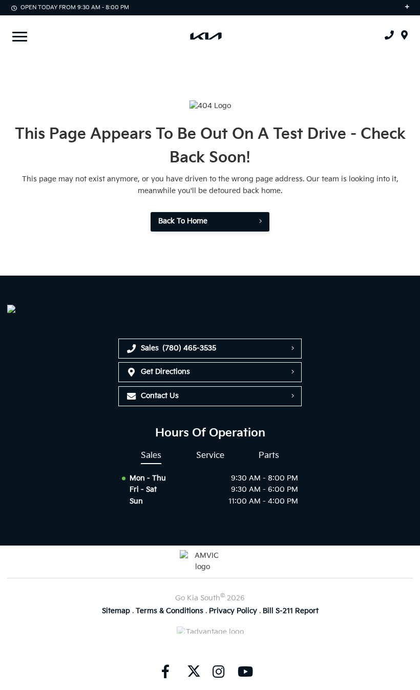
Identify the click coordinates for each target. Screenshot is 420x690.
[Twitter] (192, 672)
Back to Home (182, 221)
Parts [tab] (269, 455)
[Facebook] (165, 672)
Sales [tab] (151, 455)
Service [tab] (210, 455)
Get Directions (165, 371)
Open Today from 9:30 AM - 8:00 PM (74, 7)
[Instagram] (218, 672)
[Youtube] (245, 672)
